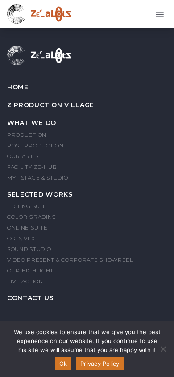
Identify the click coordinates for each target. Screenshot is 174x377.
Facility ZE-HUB (32, 166)
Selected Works (40, 194)
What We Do (31, 123)
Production (26, 134)
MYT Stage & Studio (37, 177)
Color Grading (31, 217)
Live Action (25, 281)
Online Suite (27, 227)
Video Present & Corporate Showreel (70, 259)
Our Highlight (30, 270)
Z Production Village (50, 105)
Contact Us (30, 298)
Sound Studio (29, 249)
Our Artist (24, 156)
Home (18, 87)
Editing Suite (28, 206)
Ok (63, 363)
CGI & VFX (21, 238)
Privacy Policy (100, 363)
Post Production (35, 145)
